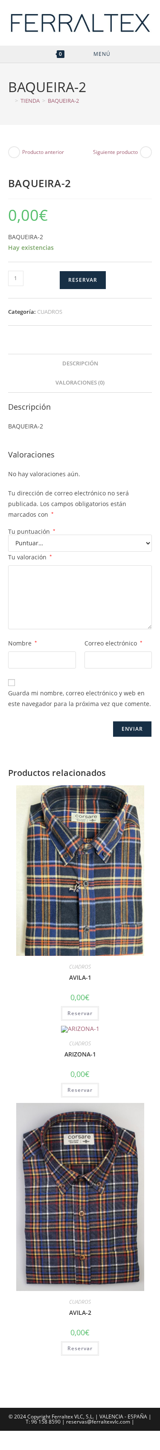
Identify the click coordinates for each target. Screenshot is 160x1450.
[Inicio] (10, 100)
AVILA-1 (80, 977)
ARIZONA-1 (80, 1054)
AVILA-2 (80, 1312)
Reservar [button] (80, 1013)
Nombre (22, 643)
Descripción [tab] (80, 363)
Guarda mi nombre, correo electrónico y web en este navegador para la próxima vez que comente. (79, 698)
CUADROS (49, 311)
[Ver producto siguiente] (146, 152)
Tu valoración (30, 557)
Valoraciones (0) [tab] (80, 382)
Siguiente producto (115, 152)
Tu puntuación (31, 532)
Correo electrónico (113, 643)
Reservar (82, 280)
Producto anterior (43, 152)
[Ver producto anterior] (14, 152)
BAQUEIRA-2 (63, 100)
